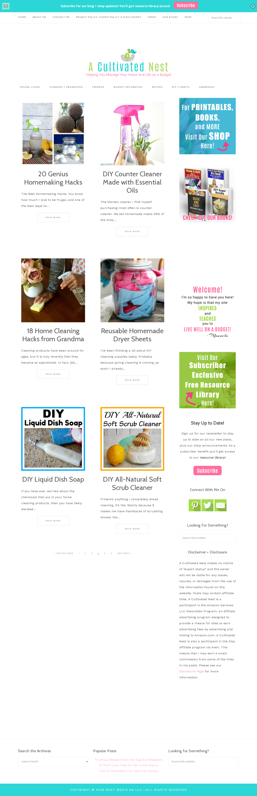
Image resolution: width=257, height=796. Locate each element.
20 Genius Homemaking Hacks (53, 178)
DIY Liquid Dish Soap (53, 479)
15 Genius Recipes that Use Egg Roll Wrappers (129, 759)
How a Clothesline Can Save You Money (128, 771)
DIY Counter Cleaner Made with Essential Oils (132, 182)
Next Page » (124, 553)
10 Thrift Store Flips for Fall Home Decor (128, 765)
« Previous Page (64, 553)
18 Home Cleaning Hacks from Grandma (53, 335)
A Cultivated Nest (128, 63)
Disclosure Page (191, 671)
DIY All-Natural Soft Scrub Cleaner (132, 483)
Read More (53, 217)
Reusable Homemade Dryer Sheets (132, 335)
